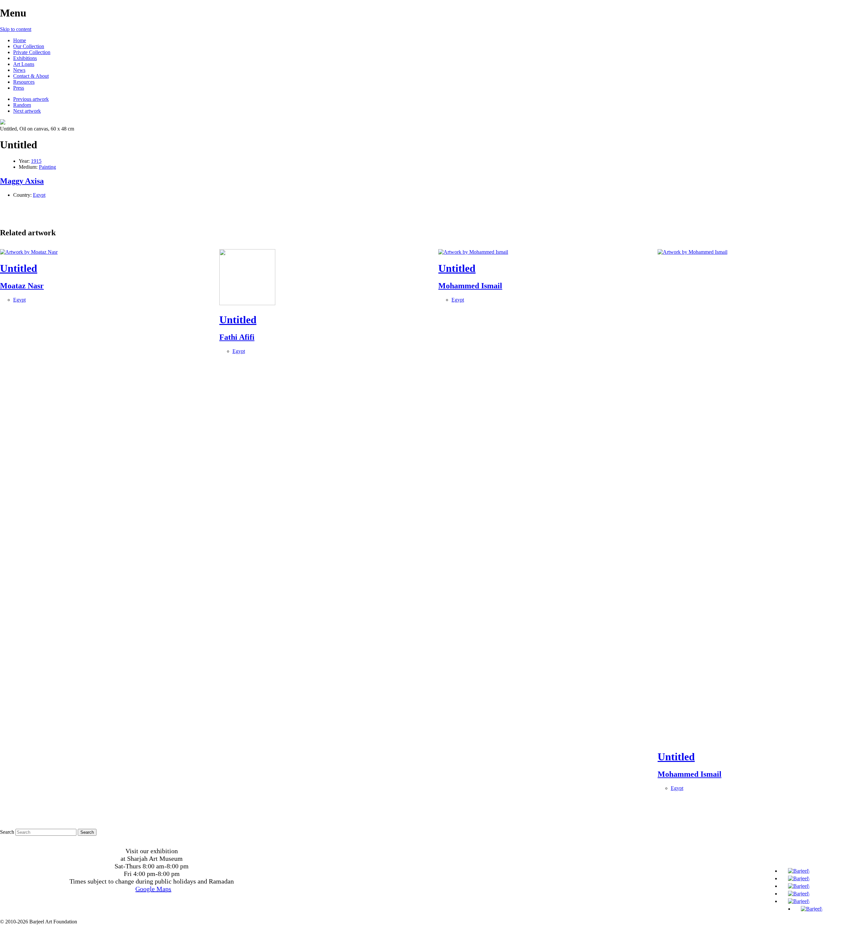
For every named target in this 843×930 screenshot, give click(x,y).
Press (18, 88)
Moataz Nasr (22, 285)
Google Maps (153, 888)
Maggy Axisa (22, 181)
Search (7, 832)
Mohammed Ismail (470, 285)
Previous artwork (31, 99)
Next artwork (27, 111)
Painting (47, 167)
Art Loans (23, 64)
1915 (36, 161)
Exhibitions (25, 58)
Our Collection (28, 46)
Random (22, 105)
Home (19, 40)
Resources (24, 82)
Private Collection (31, 52)
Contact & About (31, 76)
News (19, 70)
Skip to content (15, 29)
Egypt (39, 195)
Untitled (18, 268)
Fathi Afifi (237, 337)
